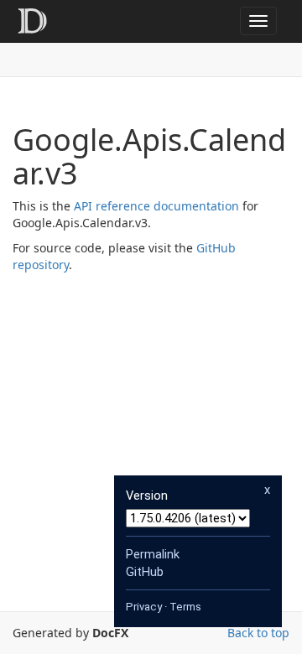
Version (147, 495)
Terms (185, 606)
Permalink (153, 554)
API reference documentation (156, 206)
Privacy (144, 606)
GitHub (145, 571)
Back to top (258, 633)
